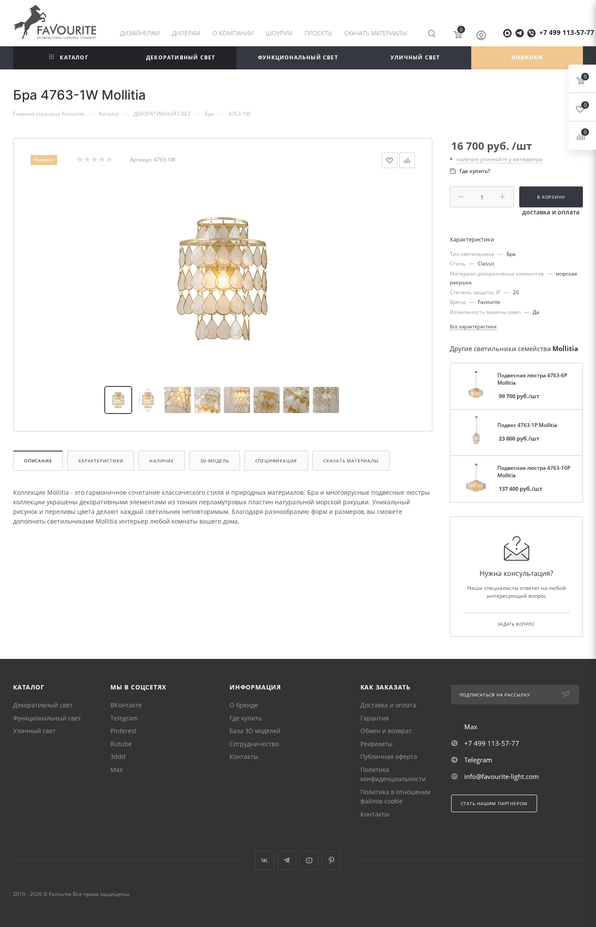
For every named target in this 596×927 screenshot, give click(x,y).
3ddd (118, 756)
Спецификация (276, 461)
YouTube (309, 860)
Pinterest (123, 731)
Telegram (124, 718)
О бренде (243, 705)
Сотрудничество (254, 744)
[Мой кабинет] (481, 35)
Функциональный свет (47, 718)
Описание (38, 461)
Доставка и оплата (388, 705)
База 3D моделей (255, 731)
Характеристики (100, 461)
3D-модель (214, 461)
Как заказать (385, 687)
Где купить (245, 718)
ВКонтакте (126, 705)
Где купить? (474, 171)
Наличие (161, 461)
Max (116, 769)
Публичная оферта (388, 756)
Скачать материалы (351, 461)
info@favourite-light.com (501, 776)
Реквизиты (376, 744)
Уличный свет (34, 731)
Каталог (29, 687)
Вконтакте (264, 860)
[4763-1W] (223, 277)
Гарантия (374, 718)
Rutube (121, 744)
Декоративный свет (43, 705)
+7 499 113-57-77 (566, 32)
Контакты (243, 756)
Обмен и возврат (386, 731)
